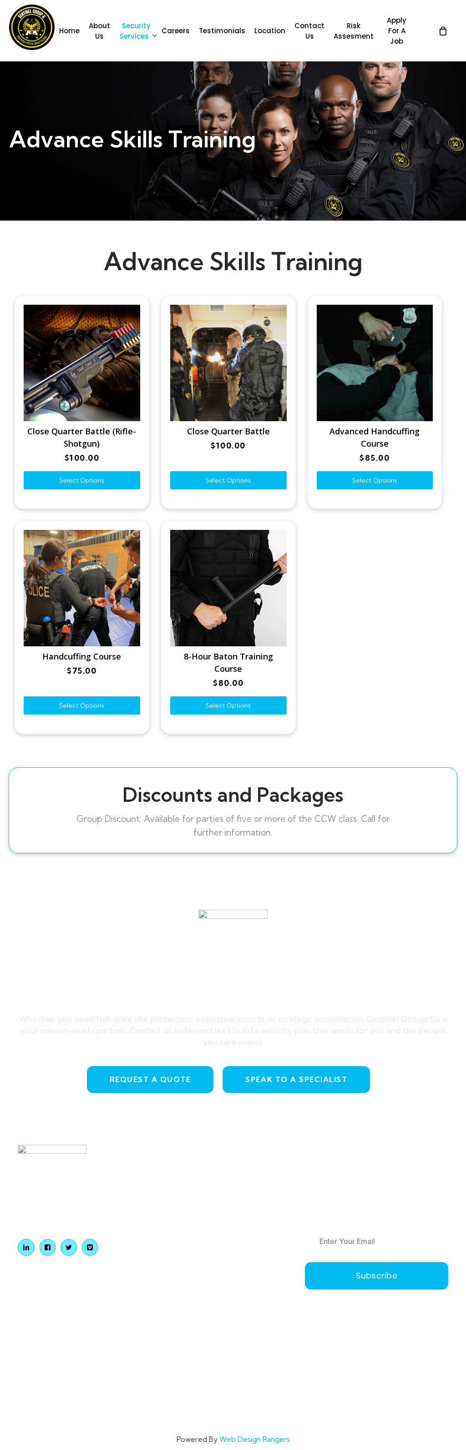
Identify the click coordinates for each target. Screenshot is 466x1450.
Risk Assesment (151, 1316)
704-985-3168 (235, 1216)
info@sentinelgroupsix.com (254, 1238)
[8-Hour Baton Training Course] (228, 588)
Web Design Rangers (254, 1439)
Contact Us (143, 1296)
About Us (140, 1198)
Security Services (153, 1218)
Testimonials (145, 1257)
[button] (150, 1079)
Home (135, 1179)
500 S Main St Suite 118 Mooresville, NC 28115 (248, 1186)
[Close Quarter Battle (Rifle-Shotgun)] (82, 363)
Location (139, 1277)
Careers (138, 1238)
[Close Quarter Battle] (228, 363)
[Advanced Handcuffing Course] (375, 363)
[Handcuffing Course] (82, 588)
